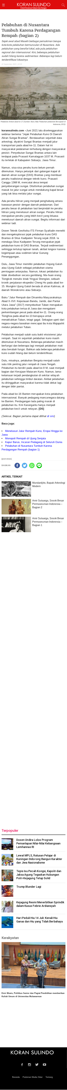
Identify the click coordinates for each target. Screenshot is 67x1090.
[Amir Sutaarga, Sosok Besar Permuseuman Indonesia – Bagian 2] (16, 506)
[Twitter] (24, 465)
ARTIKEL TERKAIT (12, 476)
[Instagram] (29, 1064)
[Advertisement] (33, 678)
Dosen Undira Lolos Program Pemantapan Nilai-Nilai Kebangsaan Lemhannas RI (38, 843)
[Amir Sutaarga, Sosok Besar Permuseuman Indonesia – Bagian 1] (16, 524)
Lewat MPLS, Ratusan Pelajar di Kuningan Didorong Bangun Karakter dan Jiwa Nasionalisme (39, 859)
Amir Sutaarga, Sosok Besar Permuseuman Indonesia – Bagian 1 (48, 521)
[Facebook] (17, 465)
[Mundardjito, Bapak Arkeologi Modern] (16, 489)
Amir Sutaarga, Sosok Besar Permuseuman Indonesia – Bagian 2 (48, 504)
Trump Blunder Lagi (28, 886)
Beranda (16, 1077)
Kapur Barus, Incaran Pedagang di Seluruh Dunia (33, 442)
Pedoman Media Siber (33, 1077)
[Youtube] (44, 1064)
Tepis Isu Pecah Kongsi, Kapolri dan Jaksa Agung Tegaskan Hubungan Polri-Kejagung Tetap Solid (38, 875)
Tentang (49, 1077)
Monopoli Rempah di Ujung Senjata (25, 438)
